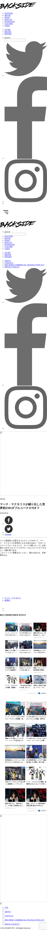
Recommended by (33, 693)
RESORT (8, 34)
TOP (6, 908)
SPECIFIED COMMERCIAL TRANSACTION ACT (24, 265)
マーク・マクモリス (13, 598)
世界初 (7, 600)
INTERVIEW (10, 22)
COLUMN (9, 24)
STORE (7, 30)
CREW (7, 26)
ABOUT (8, 261)
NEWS (7, 17)
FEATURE (9, 13)
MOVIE (8, 15)
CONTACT (9, 263)
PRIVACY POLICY (12, 267)
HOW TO (8, 20)
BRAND (8, 32)
